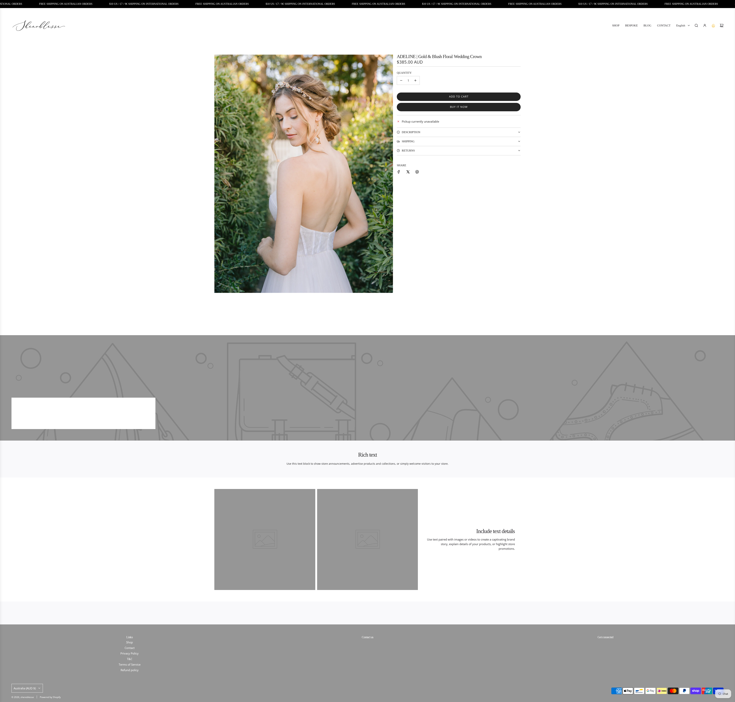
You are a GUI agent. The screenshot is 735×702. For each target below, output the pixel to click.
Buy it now (459, 107)
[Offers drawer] (713, 25)
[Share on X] (408, 172)
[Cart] (721, 25)
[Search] (696, 25)
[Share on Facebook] (398, 172)
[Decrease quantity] (401, 80)
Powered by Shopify (50, 697)
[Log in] (705, 25)
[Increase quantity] (415, 80)
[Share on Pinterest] (417, 172)
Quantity (404, 72)
